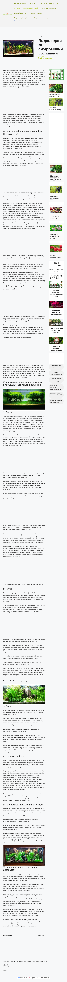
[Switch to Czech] (19, 20)
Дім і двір (17, 8)
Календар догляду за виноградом (56, 395)
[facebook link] (8, 965)
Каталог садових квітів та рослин (56, 367)
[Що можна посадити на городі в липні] (56, 89)
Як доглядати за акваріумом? (22, 337)
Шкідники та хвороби (49, 8)
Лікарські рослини (36, 13)
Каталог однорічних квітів (56, 373)
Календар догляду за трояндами (56, 401)
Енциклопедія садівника (22, 18)
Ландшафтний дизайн (30, 8)
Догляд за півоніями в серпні (54, 236)
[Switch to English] (14, 20)
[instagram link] (4, 965)
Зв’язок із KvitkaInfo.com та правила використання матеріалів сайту (25, 961)
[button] (14, 23)
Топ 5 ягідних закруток (55, 217)
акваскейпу (12, 289)
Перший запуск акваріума (21, 681)
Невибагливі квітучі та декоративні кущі (55, 387)
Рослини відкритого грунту (49, 3)
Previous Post (7, 935)
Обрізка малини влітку (55, 256)
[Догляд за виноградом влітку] (56, 102)
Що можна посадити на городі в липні (55, 178)
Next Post (41, 935)
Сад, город (32, 3)
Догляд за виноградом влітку (54, 198)
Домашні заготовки (20, 13)
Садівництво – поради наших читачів (46, 18)
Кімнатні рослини (20, 3)
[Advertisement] (24, 101)
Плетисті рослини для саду (56, 380)
